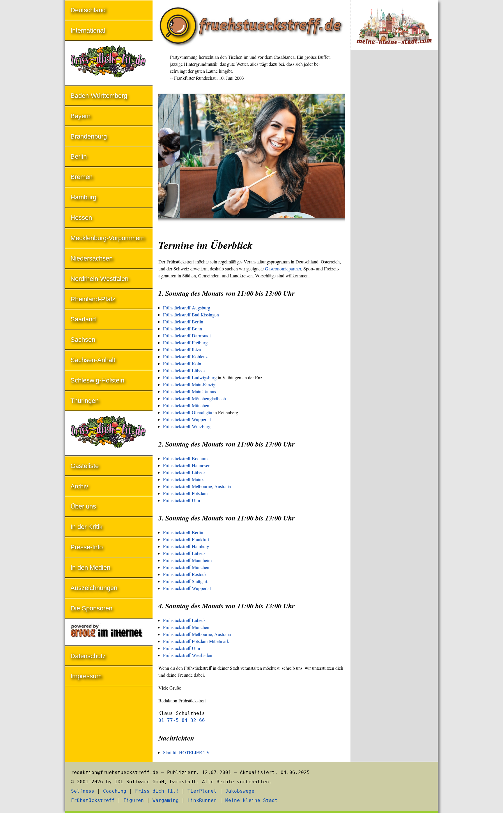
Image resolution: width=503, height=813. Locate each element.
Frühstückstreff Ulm (181, 500)
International (87, 30)
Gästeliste (84, 466)
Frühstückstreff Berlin (183, 321)
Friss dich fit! (157, 791)
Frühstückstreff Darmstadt (187, 335)
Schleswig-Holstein (97, 380)
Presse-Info (86, 547)
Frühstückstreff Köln (182, 363)
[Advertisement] (394, 150)
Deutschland (88, 10)
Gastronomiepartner (283, 268)
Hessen (81, 217)
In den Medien (90, 567)
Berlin (78, 156)
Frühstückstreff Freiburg (185, 342)
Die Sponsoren (91, 608)
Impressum (86, 676)
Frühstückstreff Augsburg (186, 307)
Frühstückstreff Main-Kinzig (189, 384)
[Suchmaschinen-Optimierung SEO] (109, 632)
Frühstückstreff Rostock (185, 574)
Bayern (80, 116)
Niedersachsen (91, 258)
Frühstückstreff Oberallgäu (187, 412)
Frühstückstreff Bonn (182, 328)
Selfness (82, 791)
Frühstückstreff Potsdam (185, 493)
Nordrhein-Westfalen (99, 278)
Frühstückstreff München (186, 405)
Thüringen (84, 400)
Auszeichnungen (93, 587)
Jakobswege (239, 791)
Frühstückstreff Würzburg (186, 426)
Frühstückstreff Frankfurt (186, 539)
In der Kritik (86, 526)
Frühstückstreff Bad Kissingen (191, 314)
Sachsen (82, 339)
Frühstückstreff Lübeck (184, 370)
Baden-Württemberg (98, 95)
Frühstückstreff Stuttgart (185, 581)
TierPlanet (202, 791)
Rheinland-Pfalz (92, 299)
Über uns (83, 506)
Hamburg (83, 197)
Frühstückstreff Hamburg (186, 546)
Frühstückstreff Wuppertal (187, 419)
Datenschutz (88, 656)
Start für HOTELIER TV (186, 752)
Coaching (114, 791)
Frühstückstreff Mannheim (187, 560)
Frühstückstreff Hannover (186, 465)
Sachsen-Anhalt (92, 360)
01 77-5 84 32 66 (181, 720)
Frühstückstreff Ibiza (182, 349)
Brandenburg (88, 136)
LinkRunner (202, 800)
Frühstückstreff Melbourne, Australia (197, 486)
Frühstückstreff (93, 800)
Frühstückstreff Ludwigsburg (190, 377)
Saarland (83, 319)
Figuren (133, 800)
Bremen (81, 176)
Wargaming (166, 800)
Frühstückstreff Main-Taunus (189, 391)
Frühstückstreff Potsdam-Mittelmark (196, 641)
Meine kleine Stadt (251, 800)
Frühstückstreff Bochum (185, 458)
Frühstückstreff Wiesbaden (187, 655)
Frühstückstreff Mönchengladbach (194, 398)
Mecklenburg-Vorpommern (107, 238)
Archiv (79, 486)
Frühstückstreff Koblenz (185, 356)
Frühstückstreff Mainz (183, 479)
